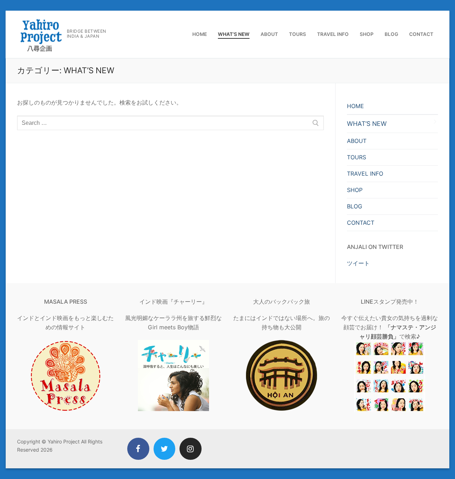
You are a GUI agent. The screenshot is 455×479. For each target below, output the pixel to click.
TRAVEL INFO (365, 173)
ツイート (358, 263)
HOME (355, 106)
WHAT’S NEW (367, 123)
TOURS (356, 157)
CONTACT (360, 222)
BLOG (354, 206)
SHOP (355, 189)
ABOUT (356, 140)
